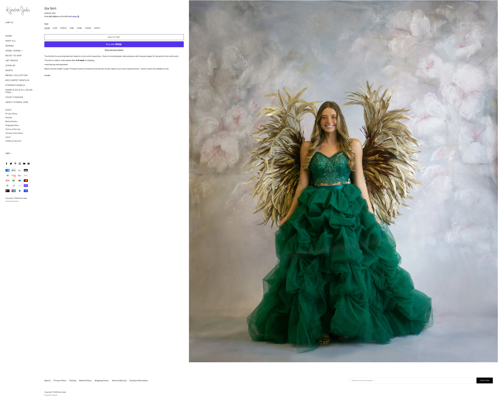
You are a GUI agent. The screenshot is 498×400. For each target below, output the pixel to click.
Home (8, 36)
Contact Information (14, 133)
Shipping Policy (12, 125)
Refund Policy (11, 121)
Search (8, 110)
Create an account (13, 141)
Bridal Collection (16, 75)
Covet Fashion (14, 97)
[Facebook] (6, 163)
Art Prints (11, 60)
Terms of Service (12, 129)
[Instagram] (19, 163)
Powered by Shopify (12, 201)
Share (47, 75)
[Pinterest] (15, 163)
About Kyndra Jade (16, 102)
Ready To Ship (13, 55)
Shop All (10, 41)
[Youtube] (24, 163)
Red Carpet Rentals (17, 80)
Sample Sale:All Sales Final (18, 91)
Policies (8, 117)
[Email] (28, 163)
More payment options (114, 50)
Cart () (9, 22)
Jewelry (10, 65)
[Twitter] (11, 163)
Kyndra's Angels (15, 85)
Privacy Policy (11, 113)
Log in (8, 137)
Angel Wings (13, 50)
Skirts (9, 70)
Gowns (9, 45)
